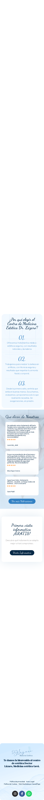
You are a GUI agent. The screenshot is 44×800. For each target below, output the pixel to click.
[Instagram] (15, 794)
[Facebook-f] (22, 794)
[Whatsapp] (29, 794)
